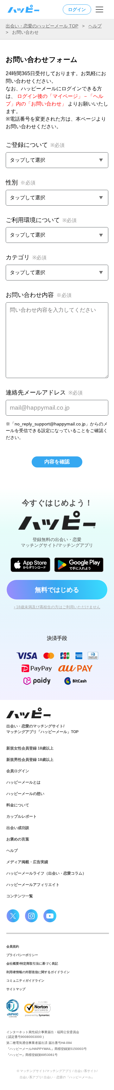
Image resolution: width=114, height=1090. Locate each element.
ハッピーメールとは (23, 782)
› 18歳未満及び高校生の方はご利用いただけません (57, 607)
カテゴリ (26, 257)
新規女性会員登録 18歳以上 (30, 748)
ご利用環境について (41, 220)
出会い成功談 (17, 828)
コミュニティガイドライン (25, 980)
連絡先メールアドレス (44, 392)
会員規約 (12, 946)
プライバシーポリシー (22, 955)
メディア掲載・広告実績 (27, 862)
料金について (17, 805)
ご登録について (35, 145)
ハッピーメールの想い (25, 794)
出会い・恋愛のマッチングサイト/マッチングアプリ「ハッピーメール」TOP (42, 729)
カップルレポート (21, 816)
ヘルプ (95, 25)
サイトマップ (15, 989)
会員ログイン (17, 771)
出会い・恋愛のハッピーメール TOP (42, 25)
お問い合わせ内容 (39, 295)
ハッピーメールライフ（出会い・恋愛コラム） (46, 873)
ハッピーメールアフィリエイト (33, 884)
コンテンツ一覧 (19, 896)
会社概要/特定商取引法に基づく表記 (32, 963)
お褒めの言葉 (17, 839)
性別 (20, 182)
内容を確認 (57, 461)
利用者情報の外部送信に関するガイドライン (38, 972)
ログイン (77, 9)
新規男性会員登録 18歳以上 (30, 759)
